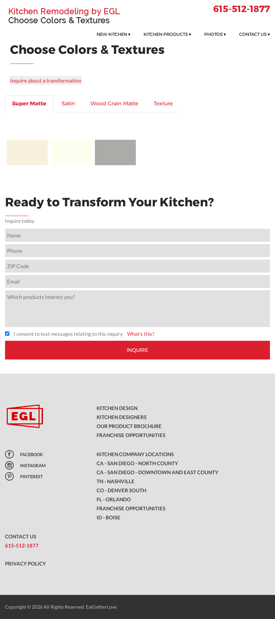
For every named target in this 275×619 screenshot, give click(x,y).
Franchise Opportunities (131, 435)
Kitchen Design (117, 408)
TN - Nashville (115, 481)
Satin (68, 103)
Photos (215, 34)
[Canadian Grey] (115, 152)
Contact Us (254, 34)
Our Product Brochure (129, 426)
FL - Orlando (114, 499)
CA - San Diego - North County (137, 463)
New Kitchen (113, 34)
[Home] (46, 417)
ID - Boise (108, 517)
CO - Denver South (121, 490)
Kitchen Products (167, 34)
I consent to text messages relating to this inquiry (68, 334)
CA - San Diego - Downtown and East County (157, 472)
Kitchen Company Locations (135, 454)
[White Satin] (71, 152)
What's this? (140, 334)
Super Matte (29, 103)
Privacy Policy (25, 563)
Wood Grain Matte (114, 103)
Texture (163, 103)
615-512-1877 (241, 8)
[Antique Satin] (27, 152)
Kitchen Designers (122, 417)
